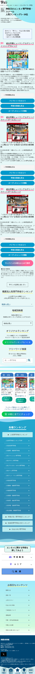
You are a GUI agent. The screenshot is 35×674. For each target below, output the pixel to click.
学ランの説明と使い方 (17, 285)
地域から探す (9, 5)
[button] (4, 654)
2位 (22, 375)
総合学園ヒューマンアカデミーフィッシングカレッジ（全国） (7, 390)
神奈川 (16, 5)
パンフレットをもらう (17, 101)
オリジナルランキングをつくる (17, 342)
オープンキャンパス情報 (17, 111)
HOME (2, 5)
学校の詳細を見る (17, 106)
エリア (17, 564)
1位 (8, 375)
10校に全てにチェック (19, 414)
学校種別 (18, 557)
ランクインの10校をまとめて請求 (17, 263)
